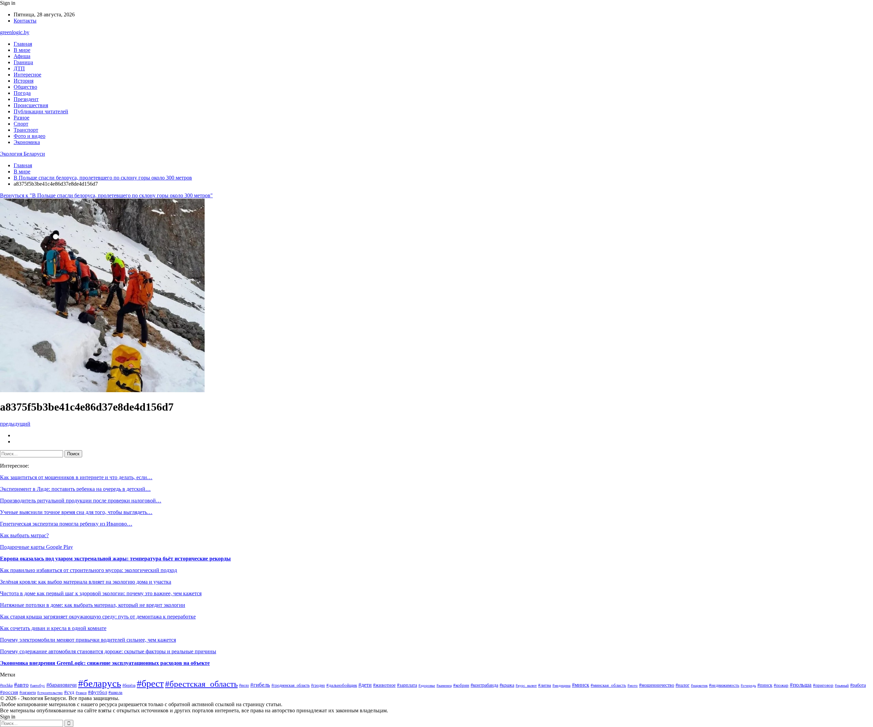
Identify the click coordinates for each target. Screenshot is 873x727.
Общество (25, 87)
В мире (22, 50)
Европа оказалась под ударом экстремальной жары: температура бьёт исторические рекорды (115, 558)
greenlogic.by (14, 32)
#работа (858, 685)
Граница (23, 62)
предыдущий (15, 424)
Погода (22, 93)
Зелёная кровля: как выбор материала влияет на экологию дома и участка (85, 582)
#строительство (50, 692)
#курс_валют (526, 685)
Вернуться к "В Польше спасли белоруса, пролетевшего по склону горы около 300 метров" (106, 195)
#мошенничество (656, 685)
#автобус (37, 685)
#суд (69, 692)
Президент (26, 99)
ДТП (19, 68)
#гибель (260, 685)
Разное (21, 117)
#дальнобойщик (341, 685)
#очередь (748, 685)
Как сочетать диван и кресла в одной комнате (53, 628)
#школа (115, 692)
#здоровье (426, 685)
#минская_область (608, 685)
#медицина (561, 685)
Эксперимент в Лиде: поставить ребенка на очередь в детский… (75, 489)
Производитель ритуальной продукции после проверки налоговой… (80, 500)
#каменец (444, 685)
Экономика (27, 142)
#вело (244, 685)
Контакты (25, 21)
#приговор (823, 685)
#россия (9, 692)
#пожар (781, 685)
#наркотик (699, 685)
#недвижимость (724, 685)
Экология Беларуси (22, 154)
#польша (801, 685)
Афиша (22, 56)
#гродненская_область (290, 685)
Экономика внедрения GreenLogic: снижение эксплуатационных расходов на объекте (105, 663)
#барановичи (61, 685)
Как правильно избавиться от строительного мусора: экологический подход (88, 570)
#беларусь (99, 683)
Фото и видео (29, 136)
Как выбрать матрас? (24, 535)
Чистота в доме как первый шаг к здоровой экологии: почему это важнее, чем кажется (101, 593)
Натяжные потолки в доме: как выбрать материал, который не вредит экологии (92, 605)
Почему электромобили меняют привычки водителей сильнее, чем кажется (88, 640)
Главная (23, 44)
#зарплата (407, 685)
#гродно (318, 685)
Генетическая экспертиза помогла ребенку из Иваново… (66, 524)
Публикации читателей (41, 111)
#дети (365, 685)
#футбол (97, 692)
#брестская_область (201, 683)
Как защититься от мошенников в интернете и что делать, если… (76, 477)
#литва (544, 685)
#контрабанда (484, 685)
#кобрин (461, 685)
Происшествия (31, 105)
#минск (580, 685)
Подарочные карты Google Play (36, 547)
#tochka (6, 685)
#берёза (128, 685)
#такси (81, 692)
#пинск (764, 685)
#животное (384, 685)
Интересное (27, 74)
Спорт (21, 124)
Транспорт (26, 130)
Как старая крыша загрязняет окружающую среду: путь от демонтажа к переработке (98, 616)
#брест (150, 683)
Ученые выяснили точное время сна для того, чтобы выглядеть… (76, 512)
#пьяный (842, 685)
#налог (683, 685)
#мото (632, 685)
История (23, 81)
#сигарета (27, 692)
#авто (21, 684)
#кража (507, 685)
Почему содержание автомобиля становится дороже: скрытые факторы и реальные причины (108, 651)
